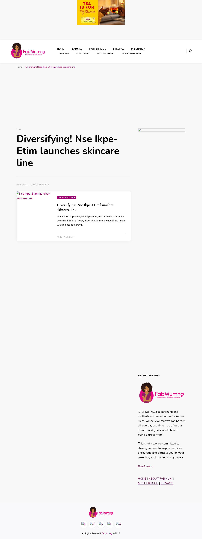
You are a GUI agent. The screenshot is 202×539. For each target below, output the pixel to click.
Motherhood (97, 48)
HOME (142, 479)
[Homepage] (101, 512)
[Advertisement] (101, 94)
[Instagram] (101, 524)
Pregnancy (138, 48)
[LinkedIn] (109, 524)
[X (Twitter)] (92, 524)
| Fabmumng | (107, 533)
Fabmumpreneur (132, 53)
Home (60, 48)
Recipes (64, 53)
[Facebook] (83, 524)
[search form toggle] (190, 50)
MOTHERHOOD (148, 483)
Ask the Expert (105, 53)
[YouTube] (118, 524)
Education (82, 53)
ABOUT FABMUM (160, 479)
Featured (76, 48)
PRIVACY (167, 483)
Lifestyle (118, 48)
